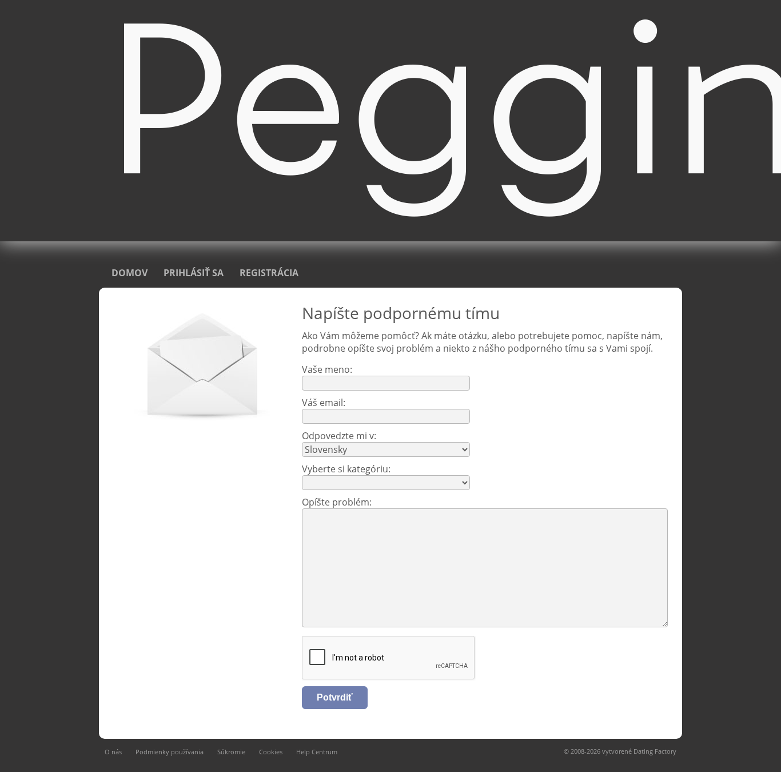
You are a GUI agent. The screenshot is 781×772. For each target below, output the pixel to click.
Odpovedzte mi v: (339, 435)
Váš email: (323, 402)
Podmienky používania (170, 751)
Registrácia (269, 272)
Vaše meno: (327, 369)
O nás (113, 751)
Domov (129, 272)
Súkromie (231, 751)
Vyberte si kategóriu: (346, 469)
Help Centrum (316, 751)
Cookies (270, 751)
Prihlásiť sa (194, 272)
